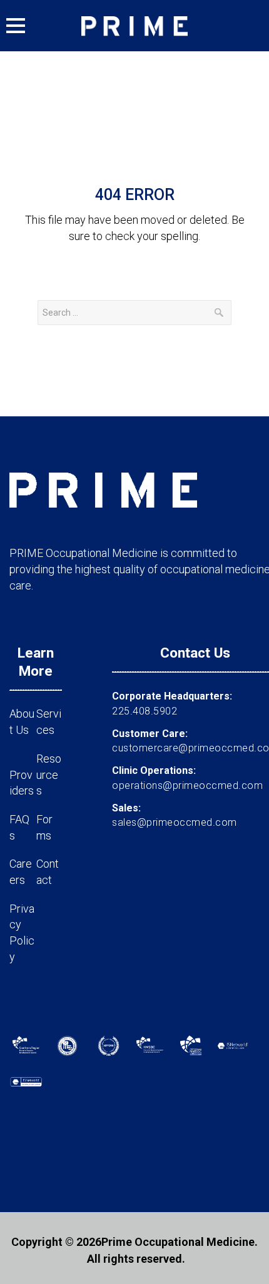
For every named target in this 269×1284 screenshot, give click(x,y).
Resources (48, 774)
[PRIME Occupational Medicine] (134, 25)
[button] (15, 25)
